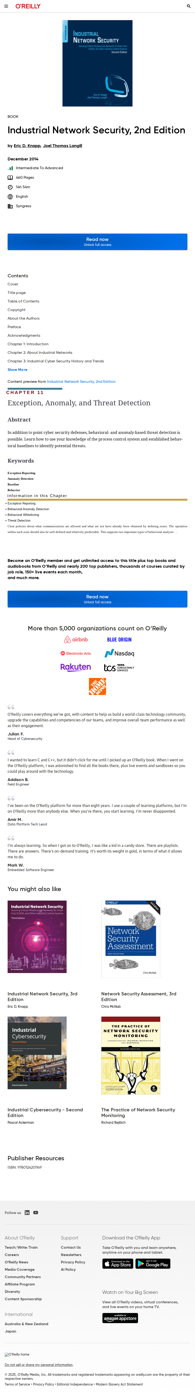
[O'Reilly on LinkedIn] (27, 1212)
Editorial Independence (75, 1384)
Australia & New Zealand (26, 1323)
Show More (17, 370)
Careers (12, 1254)
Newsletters (71, 1254)
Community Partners (23, 1276)
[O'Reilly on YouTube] (35, 1212)
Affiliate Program (20, 1284)
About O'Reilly (20, 1238)
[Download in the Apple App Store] (117, 1267)
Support (69, 1238)
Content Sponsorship (23, 1298)
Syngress (23, 206)
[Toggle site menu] (6, 6)
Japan (10, 1331)
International (19, 1314)
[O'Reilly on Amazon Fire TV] (120, 1321)
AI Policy (68, 1269)
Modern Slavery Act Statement (119, 1384)
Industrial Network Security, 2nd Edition (81, 381)
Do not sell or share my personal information (39, 1365)
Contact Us (71, 1247)
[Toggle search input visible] (189, 6)
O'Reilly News (16, 1262)
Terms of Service (17, 1384)
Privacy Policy (73, 1262)
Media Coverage (19, 1269)
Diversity (12, 1291)
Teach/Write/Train (21, 1247)
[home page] (28, 6)
